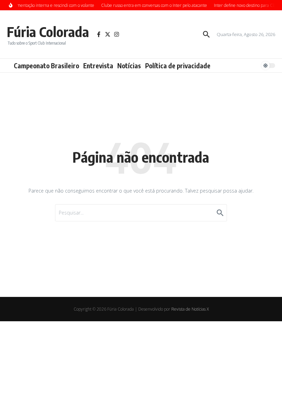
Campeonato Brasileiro (46, 65)
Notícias (129, 65)
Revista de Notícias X (190, 309)
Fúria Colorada (48, 31)
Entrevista (98, 65)
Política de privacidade (177, 65)
